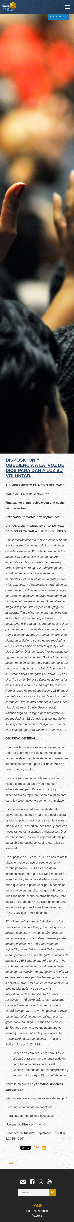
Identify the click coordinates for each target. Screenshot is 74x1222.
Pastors (37, 1215)
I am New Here (37, 1211)
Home (37, 1206)
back (11, 1162)
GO (52, 1192)
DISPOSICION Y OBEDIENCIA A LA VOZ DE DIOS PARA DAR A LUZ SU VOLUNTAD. (35, 467)
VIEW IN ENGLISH (58, 17)
